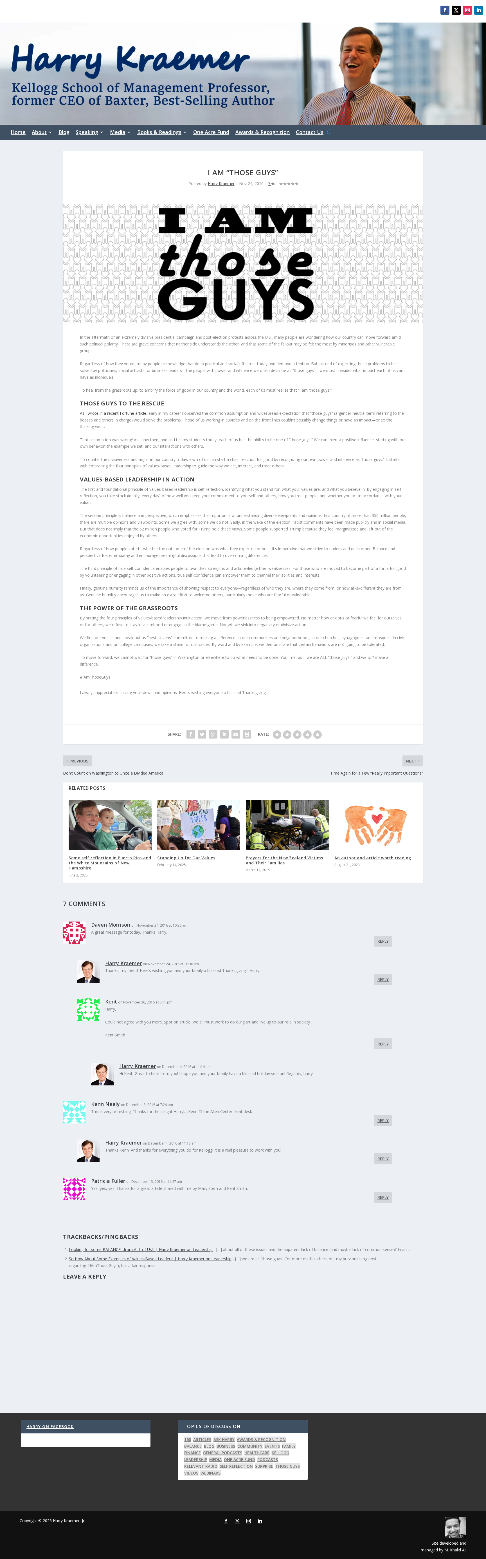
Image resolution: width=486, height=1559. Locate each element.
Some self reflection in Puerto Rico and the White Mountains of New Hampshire (110, 863)
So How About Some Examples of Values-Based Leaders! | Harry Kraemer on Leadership (150, 1258)
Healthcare (256, 1452)
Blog (63, 132)
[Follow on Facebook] (444, 10)
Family (289, 1446)
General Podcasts (222, 1452)
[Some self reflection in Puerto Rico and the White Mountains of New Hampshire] (110, 825)
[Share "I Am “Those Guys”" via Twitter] (202, 734)
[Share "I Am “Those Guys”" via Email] (235, 734)
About (39, 132)
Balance (193, 1446)
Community (249, 1446)
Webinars (210, 1473)
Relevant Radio (200, 1466)
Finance (192, 1452)
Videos (191, 1473)
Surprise (264, 1466)
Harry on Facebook (50, 1426)
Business (226, 1446)
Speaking (87, 132)
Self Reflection (236, 1466)
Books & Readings (159, 132)
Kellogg (280, 1452)
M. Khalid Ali (455, 1550)
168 (187, 1439)
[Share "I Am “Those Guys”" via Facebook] (190, 734)
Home (18, 132)
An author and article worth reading (372, 857)
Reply (383, 941)
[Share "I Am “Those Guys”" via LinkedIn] (224, 734)
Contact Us (309, 132)
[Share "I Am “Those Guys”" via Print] (247, 734)
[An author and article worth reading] (375, 825)
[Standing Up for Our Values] (198, 825)
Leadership (195, 1459)
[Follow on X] (456, 10)
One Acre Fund (211, 132)
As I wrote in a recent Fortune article (113, 413)
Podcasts (267, 1459)
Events (272, 1446)
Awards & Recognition (262, 132)
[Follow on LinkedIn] (478, 10)
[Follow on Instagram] (467, 10)
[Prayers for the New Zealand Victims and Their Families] (287, 825)
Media (117, 132)
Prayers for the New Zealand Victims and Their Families (284, 860)
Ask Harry (224, 1439)
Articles (202, 1439)
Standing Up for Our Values (186, 857)
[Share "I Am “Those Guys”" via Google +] (213, 734)
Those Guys (287, 1466)
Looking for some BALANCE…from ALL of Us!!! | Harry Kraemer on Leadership (141, 1249)
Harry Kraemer (221, 183)
